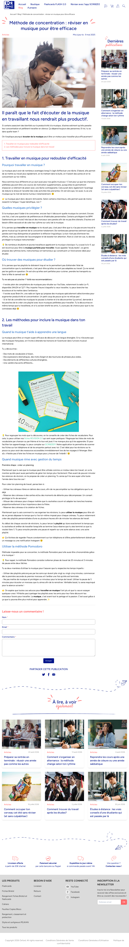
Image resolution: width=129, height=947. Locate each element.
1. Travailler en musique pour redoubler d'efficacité (26, 144)
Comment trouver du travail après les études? (113, 222)
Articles (5, 34)
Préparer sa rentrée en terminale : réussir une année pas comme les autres (111, 75)
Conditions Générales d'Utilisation (93, 940)
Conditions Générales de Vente (60, 940)
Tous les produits (9, 927)
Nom (5, 617)
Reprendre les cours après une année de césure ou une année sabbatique (114, 150)
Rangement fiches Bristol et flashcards (14, 897)
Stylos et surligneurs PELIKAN (15, 922)
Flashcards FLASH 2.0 (55, 4)
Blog (20, 7)
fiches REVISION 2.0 (33, 438)
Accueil (22, 4)
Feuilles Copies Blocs (11, 909)
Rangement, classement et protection (14, 915)
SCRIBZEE (49, 444)
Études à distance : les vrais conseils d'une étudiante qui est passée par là (113, 258)
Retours (37, 891)
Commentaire (9, 637)
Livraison (38, 886)
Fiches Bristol (8, 891)
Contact (37, 896)
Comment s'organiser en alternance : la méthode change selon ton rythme (112, 113)
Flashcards (6, 886)
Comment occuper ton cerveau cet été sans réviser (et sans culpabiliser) (114, 187)
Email (5, 627)
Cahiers (5, 904)
